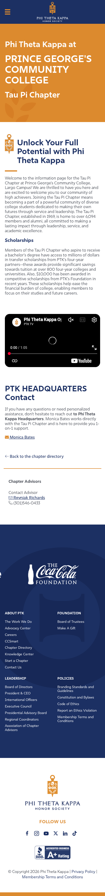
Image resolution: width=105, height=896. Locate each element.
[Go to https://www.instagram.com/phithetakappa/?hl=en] (36, 833)
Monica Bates (22, 438)
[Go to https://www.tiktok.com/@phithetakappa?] (75, 833)
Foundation (69, 613)
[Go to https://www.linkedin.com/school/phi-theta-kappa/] (65, 833)
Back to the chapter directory (36, 457)
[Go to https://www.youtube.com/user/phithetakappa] (46, 833)
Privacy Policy (84, 872)
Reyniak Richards (28, 498)
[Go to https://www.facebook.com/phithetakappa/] (27, 833)
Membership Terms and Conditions (52, 877)
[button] (41, 574)
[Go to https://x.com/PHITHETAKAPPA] (55, 833)
